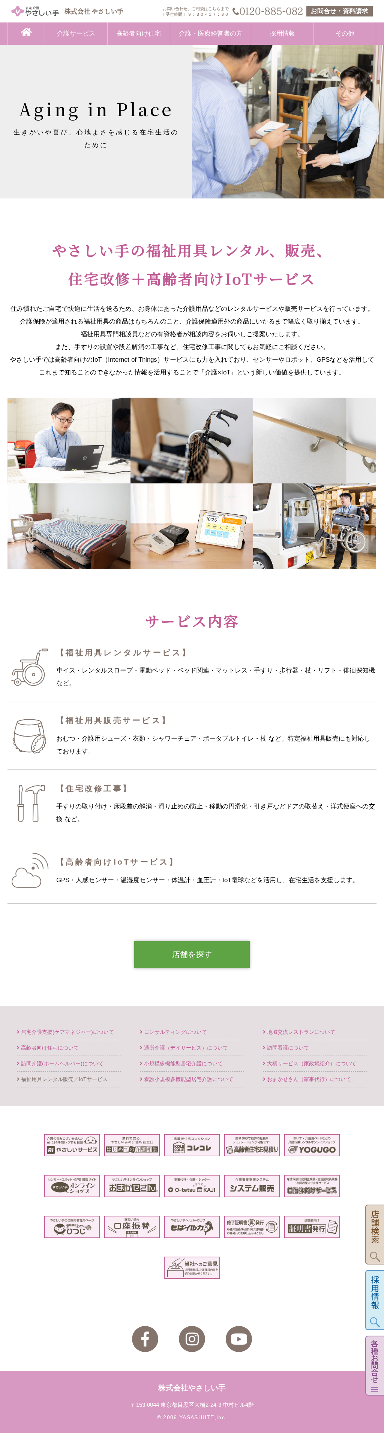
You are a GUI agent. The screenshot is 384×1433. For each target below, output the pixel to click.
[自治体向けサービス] (311, 1190)
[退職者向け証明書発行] (311, 1231)
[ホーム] (26, 33)
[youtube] (239, 1339)
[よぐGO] (311, 1149)
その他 (344, 33)
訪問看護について (287, 1048)
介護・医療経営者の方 (211, 33)
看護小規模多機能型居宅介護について (187, 1079)
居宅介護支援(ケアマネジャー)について (67, 1032)
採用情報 (282, 33)
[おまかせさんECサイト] (131, 1190)
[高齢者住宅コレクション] (191, 1149)
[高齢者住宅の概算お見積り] (251, 1149)
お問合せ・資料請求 (339, 11)
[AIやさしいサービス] (71, 1149)
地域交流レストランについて (300, 1032)
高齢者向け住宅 (138, 33)
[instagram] (192, 1339)
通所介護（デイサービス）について (185, 1048)
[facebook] (145, 1339)
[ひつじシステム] (71, 1231)
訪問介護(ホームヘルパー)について (62, 1063)
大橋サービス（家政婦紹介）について (311, 1063)
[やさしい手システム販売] (251, 1190)
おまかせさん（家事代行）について (308, 1079)
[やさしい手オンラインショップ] (71, 1190)
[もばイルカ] (191, 1231)
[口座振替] (131, 1231)
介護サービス (76, 33)
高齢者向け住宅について (49, 1048)
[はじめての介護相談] (131, 1149)
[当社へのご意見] (191, 1272)
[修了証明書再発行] (251, 1231)
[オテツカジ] (191, 1190)
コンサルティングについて (174, 1032)
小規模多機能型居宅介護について (182, 1063)
